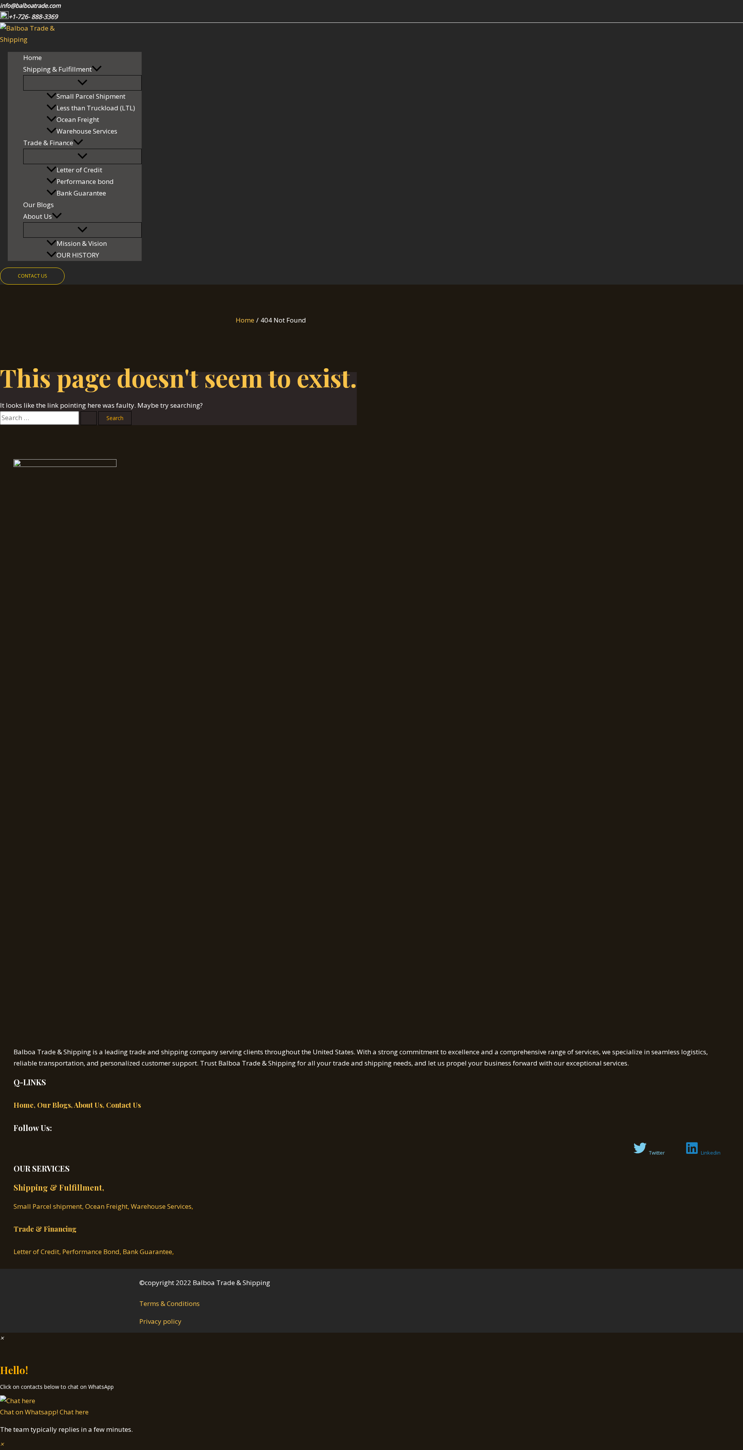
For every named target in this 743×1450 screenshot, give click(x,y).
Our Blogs (38, 204)
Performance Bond (91, 1251)
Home (32, 57)
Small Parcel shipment (48, 1206)
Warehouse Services (86, 131)
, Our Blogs (52, 1105)
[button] (371, 1406)
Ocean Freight (77, 119)
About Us (37, 216)
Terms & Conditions (169, 1303)
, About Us (87, 1105)
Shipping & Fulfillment (57, 69)
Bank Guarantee (81, 193)
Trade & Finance (48, 142)
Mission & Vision (81, 243)
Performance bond (85, 181)
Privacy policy (160, 1321)
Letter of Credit (79, 169)
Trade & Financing (45, 1229)
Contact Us (123, 1105)
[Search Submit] (88, 418)
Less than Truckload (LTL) (95, 107)
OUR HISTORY (77, 255)
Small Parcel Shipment (90, 96)
